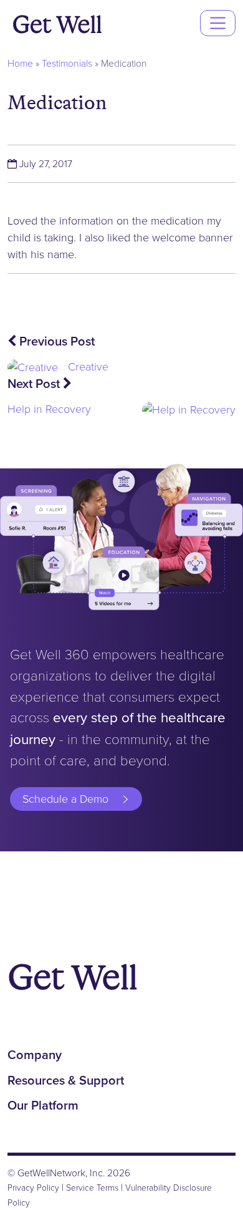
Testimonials (67, 63)
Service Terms (92, 1187)
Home (20, 63)
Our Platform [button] (43, 1105)
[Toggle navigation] (218, 23)
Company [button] (34, 1054)
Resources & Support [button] (65, 1080)
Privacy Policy (33, 1187)
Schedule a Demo (65, 799)
